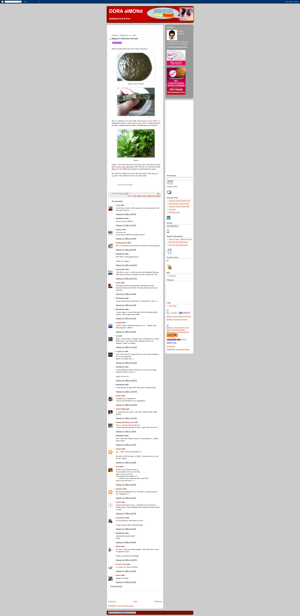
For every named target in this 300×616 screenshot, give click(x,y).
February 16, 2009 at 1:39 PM (126, 462)
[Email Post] (158, 194)
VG (117, 336)
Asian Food (172, 306)
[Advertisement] (135, 30)
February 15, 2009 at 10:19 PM (126, 265)
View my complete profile (178, 47)
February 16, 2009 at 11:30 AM (126, 363)
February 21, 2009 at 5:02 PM (126, 582)
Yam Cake (172, 209)
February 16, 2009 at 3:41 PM (126, 498)
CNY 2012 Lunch (174, 212)
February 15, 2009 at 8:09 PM (126, 250)
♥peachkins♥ (120, 518)
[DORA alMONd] (184, 313)
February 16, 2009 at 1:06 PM (126, 431)
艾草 (150, 121)
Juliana (118, 449)
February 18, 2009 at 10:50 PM (126, 560)
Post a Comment (116, 586)
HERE (118, 538)
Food (134, 196)
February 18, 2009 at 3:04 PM (126, 542)
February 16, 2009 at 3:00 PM (126, 485)
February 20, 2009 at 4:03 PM (126, 571)
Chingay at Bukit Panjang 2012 (179, 206)
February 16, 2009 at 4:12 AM (126, 305)
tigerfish (119, 229)
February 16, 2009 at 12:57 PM (126, 418)
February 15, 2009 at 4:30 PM (126, 225)
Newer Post (112, 601)
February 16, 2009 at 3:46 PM (126, 513)
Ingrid (118, 205)
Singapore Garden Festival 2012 (179, 201)
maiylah (119, 322)
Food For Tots (121, 564)
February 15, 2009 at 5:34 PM (126, 239)
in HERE (138, 456)
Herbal (139, 196)
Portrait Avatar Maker (182, 349)
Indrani (118, 396)
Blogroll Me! (171, 346)
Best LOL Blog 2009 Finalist (178, 242)
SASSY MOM (120, 409)
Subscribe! (172, 276)
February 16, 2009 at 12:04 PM (126, 380)
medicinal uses (136, 123)
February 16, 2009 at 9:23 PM (126, 529)
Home (135, 601)
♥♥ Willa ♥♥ (120, 351)
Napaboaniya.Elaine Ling (125, 422)
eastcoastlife (120, 269)
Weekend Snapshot (153, 196)
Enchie (118, 502)
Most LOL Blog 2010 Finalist (178, 245)
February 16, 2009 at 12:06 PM (126, 392)
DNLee (118, 546)
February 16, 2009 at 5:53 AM (126, 332)
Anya (118, 466)
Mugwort (144, 121)
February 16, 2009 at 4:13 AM (126, 318)
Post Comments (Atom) (126, 606)
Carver (118, 283)
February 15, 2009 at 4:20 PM (126, 214)
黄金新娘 (130, 167)
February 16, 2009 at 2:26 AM (126, 294)
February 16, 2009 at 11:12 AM (126, 347)
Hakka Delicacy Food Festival (179, 203)
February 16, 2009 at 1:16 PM (126, 445)
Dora (181, 31)
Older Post (158, 601)
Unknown (119, 489)
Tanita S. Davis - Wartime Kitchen (180, 239)
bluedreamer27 (121, 243)
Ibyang (118, 575)
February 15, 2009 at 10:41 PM (126, 278)
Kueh (144, 196)
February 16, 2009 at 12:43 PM (126, 405)
